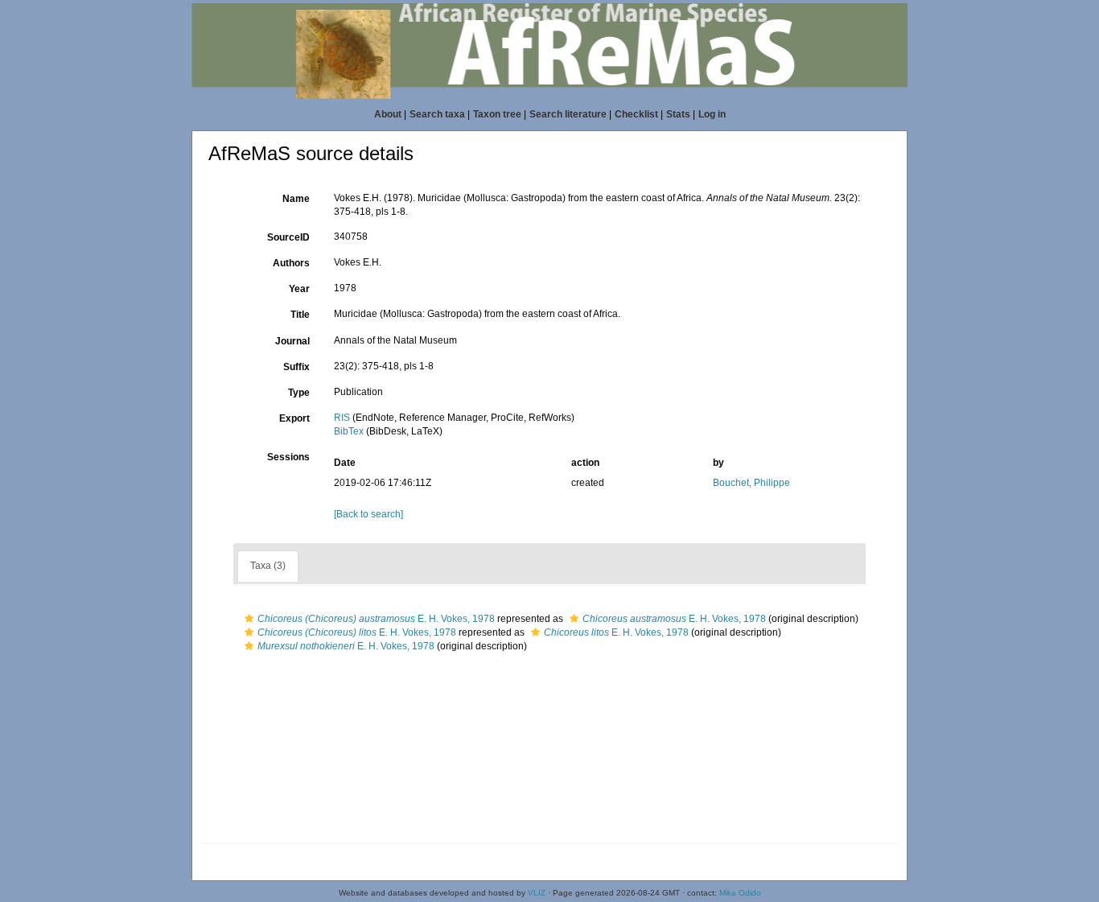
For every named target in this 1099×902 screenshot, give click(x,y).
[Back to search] (368, 514)
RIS (342, 417)
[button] (249, 619)
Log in (712, 114)
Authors (291, 263)
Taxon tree (497, 114)
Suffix (296, 367)
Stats (678, 114)
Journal (292, 341)
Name (296, 198)
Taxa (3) (268, 565)
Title (300, 314)
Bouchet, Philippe (751, 482)
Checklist (636, 114)
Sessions (288, 457)
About (387, 114)
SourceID (288, 237)
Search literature (568, 114)
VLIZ (536, 892)
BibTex (349, 431)
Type (299, 392)
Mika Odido (740, 892)
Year (299, 288)
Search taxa (437, 114)
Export (294, 418)
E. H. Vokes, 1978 (376, 618)
